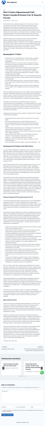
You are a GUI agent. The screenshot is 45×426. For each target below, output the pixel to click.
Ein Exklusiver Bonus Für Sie (8, 348)
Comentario (5, 391)
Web (32, 407)
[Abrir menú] (42, 2)
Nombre (4, 407)
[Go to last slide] (3, 368)
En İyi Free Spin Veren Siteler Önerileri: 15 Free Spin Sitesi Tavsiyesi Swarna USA (34, 348)
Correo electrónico (21, 407)
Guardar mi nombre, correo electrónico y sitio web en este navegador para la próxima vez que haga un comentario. (23, 411)
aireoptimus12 (7, 20)
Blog (4, 9)
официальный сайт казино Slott (10, 340)
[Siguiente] (42, 368)
